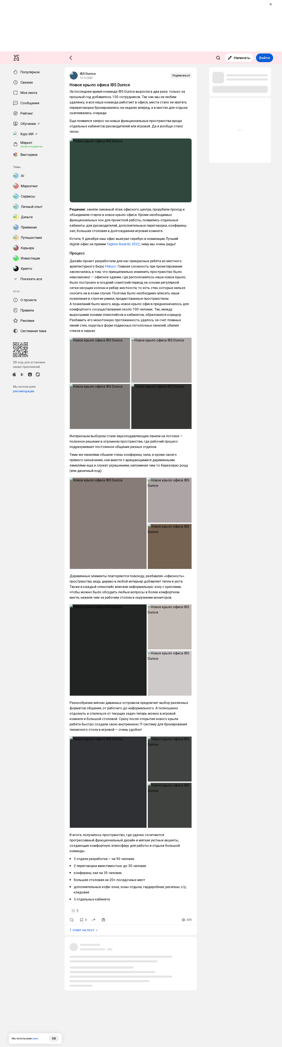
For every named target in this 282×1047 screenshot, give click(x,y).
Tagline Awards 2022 (123, 244)
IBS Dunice (88, 74)
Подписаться (181, 75)
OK (54, 1038)
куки (35, 1038)
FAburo (110, 266)
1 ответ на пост (82, 930)
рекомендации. (24, 391)
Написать (242, 58)
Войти (264, 58)
